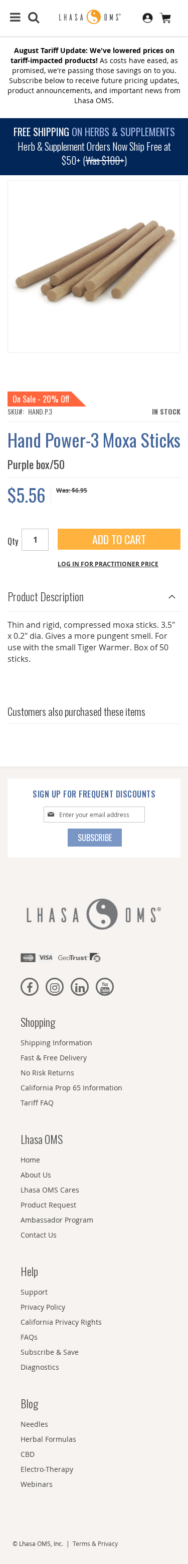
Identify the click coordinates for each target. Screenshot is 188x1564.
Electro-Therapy (47, 1469)
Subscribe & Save (50, 1352)
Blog (29, 1403)
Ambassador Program (57, 1220)
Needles (34, 1424)
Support (34, 1292)
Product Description (46, 596)
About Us (36, 1175)
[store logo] (94, 17)
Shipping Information (56, 1042)
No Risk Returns (47, 1072)
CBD (28, 1454)
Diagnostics (40, 1367)
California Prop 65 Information (71, 1087)
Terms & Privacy (95, 1543)
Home (30, 1159)
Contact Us (39, 1235)
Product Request (48, 1205)
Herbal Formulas (48, 1439)
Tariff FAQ (37, 1102)
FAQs (29, 1337)
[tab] (94, 594)
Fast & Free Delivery (54, 1057)
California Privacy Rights (61, 1322)
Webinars (37, 1484)
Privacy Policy (43, 1307)
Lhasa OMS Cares (50, 1190)
